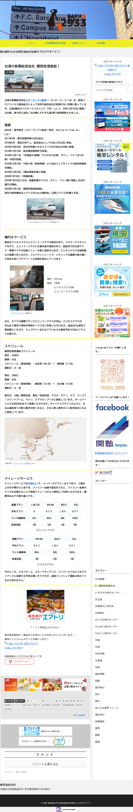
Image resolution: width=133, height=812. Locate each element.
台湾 (66, 701)
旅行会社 (28, 705)
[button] (127, 90)
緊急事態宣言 (70, 705)
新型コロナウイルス (14, 705)
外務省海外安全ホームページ (110, 453)
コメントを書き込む (45, 764)
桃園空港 (48, 705)
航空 (80, 705)
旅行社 (38, 705)
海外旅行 (21, 701)
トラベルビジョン (17, 313)
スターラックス (34, 701)
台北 (59, 701)
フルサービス (49, 701)
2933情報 (10, 701)
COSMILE (32, 483)
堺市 (74, 701)
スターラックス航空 (36, 100)
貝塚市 (9, 709)
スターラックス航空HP (22, 463)
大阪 (81, 701)
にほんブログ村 (13, 648)
